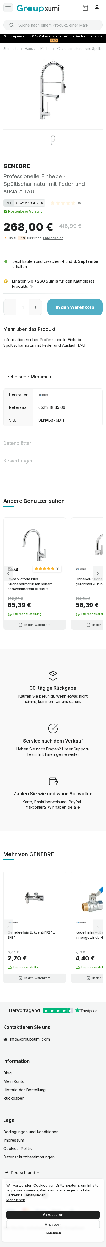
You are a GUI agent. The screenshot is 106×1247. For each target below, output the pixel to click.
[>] (98, 573)
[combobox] (53, 24)
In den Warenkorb (75, 307)
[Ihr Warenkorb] (85, 8)
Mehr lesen (15, 1200)
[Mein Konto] (97, 8)
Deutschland (23, 1172)
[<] (8, 573)
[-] (10, 307)
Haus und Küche (38, 49)
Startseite (11, 49)
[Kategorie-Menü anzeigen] (8, 7)
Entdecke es (53, 238)
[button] (66, 203)
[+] (35, 307)
